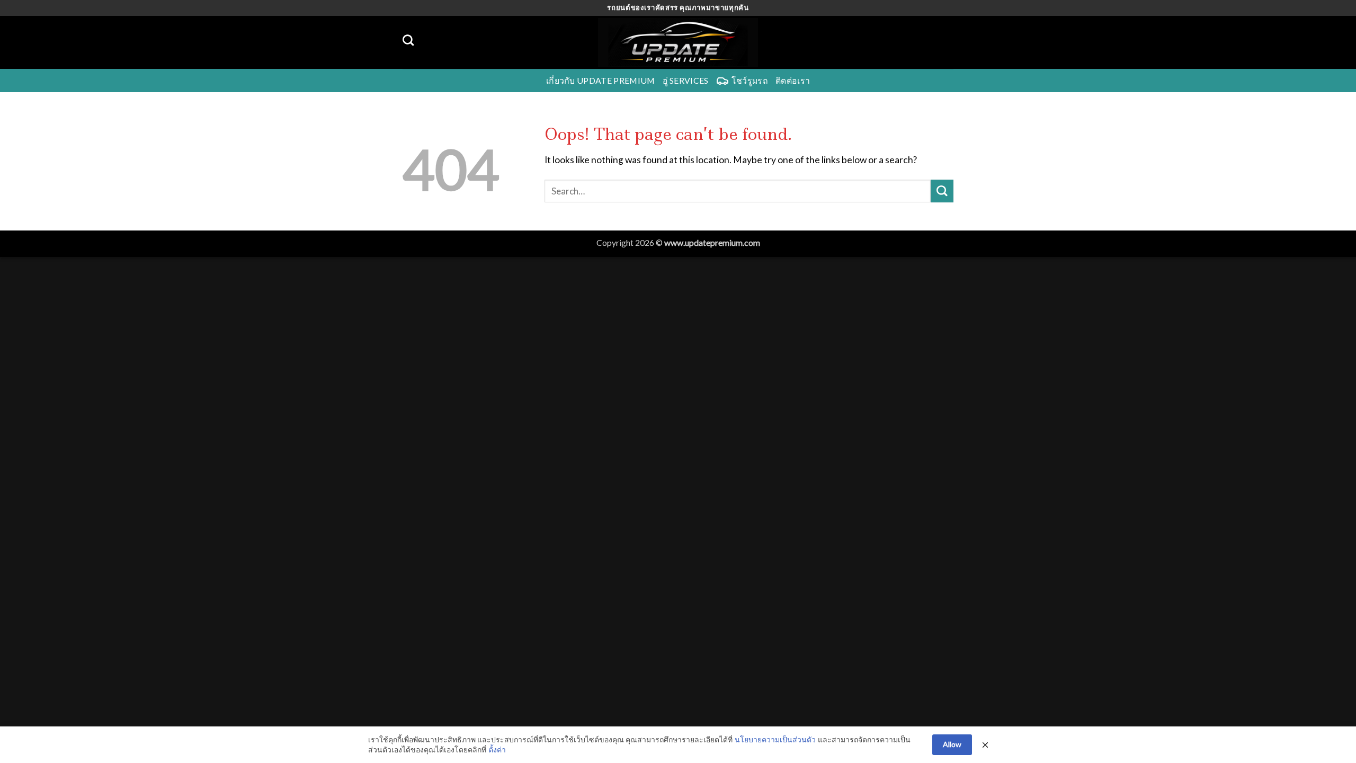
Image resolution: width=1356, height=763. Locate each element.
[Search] (408, 40)
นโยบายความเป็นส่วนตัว (775, 739)
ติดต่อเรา (792, 80)
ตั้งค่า (497, 749)
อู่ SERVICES (686, 80)
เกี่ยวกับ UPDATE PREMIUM (600, 80)
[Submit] (942, 191)
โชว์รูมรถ (749, 80)
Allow (952, 744)
